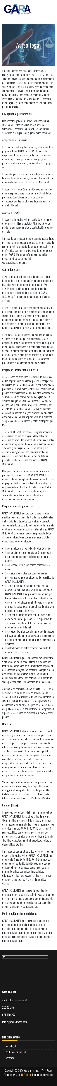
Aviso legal (11, 1046)
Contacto (10, 1058)
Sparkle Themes (23, 1075)
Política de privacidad (16, 1052)
